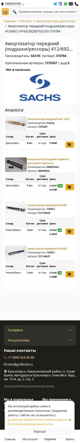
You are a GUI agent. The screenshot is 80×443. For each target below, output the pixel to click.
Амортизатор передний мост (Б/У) (49, 119)
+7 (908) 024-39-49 (20, 357)
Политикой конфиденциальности (30, 424)
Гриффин (15, 330)
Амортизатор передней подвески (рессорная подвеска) (48, 161)
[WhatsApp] (65, 4)
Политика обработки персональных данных (29, 386)
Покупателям (19, 340)
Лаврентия (13, 3)
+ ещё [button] (63, 63)
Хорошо (40, 431)
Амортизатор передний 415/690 (47, 205)
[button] (5, 11)
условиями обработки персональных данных (38, 419)
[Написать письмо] (71, 4)
